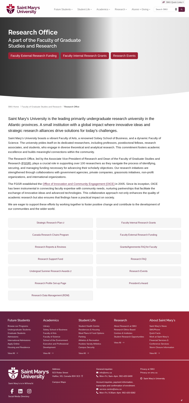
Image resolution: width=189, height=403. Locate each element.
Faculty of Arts (49, 333)
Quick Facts (155, 333)
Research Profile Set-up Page (50, 283)
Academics (102, 9)
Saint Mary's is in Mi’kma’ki (20, 383)
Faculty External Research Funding (34, 55)
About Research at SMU (125, 326)
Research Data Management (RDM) (50, 295)
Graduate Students (16, 333)
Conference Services (159, 344)
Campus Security (86, 347)
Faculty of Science (51, 337)
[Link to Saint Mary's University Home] (23, 9)
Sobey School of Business (55, 330)
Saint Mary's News (158, 326)
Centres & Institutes (123, 333)
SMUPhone (154, 330)
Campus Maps (59, 382)
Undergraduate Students (19, 330)
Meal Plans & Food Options (91, 333)
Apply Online (13, 344)
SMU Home (13, 107)
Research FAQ (138, 259)
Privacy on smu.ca (148, 373)
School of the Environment (55, 340)
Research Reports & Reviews (50, 247)
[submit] (182, 9)
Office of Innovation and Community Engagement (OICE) (79, 183)
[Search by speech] (176, 9)
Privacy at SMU (147, 369)
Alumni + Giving (140, 9)
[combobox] (166, 9)
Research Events (124, 55)
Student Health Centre (89, 326)
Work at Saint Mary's (159, 337)
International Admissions (19, 340)
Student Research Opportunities (129, 337)
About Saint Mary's (162, 320)
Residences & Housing (89, 330)
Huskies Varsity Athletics (90, 344)
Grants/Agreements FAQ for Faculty (138, 247)
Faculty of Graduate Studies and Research (42, 107)
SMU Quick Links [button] (174, 2)
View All (11, 353)
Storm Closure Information (161, 347)
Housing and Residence (19, 347)
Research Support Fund (50, 259)
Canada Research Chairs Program (50, 235)
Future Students (62, 9)
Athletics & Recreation (89, 340)
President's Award (138, 283)
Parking (82, 337)
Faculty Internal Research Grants (85, 55)
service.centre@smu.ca (111, 389)
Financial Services (157, 340)
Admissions (13, 337)
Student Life (83, 9)
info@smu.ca (106, 373)
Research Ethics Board (124, 330)
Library (46, 326)
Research (120, 9)
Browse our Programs (18, 326)
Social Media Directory (18, 396)
